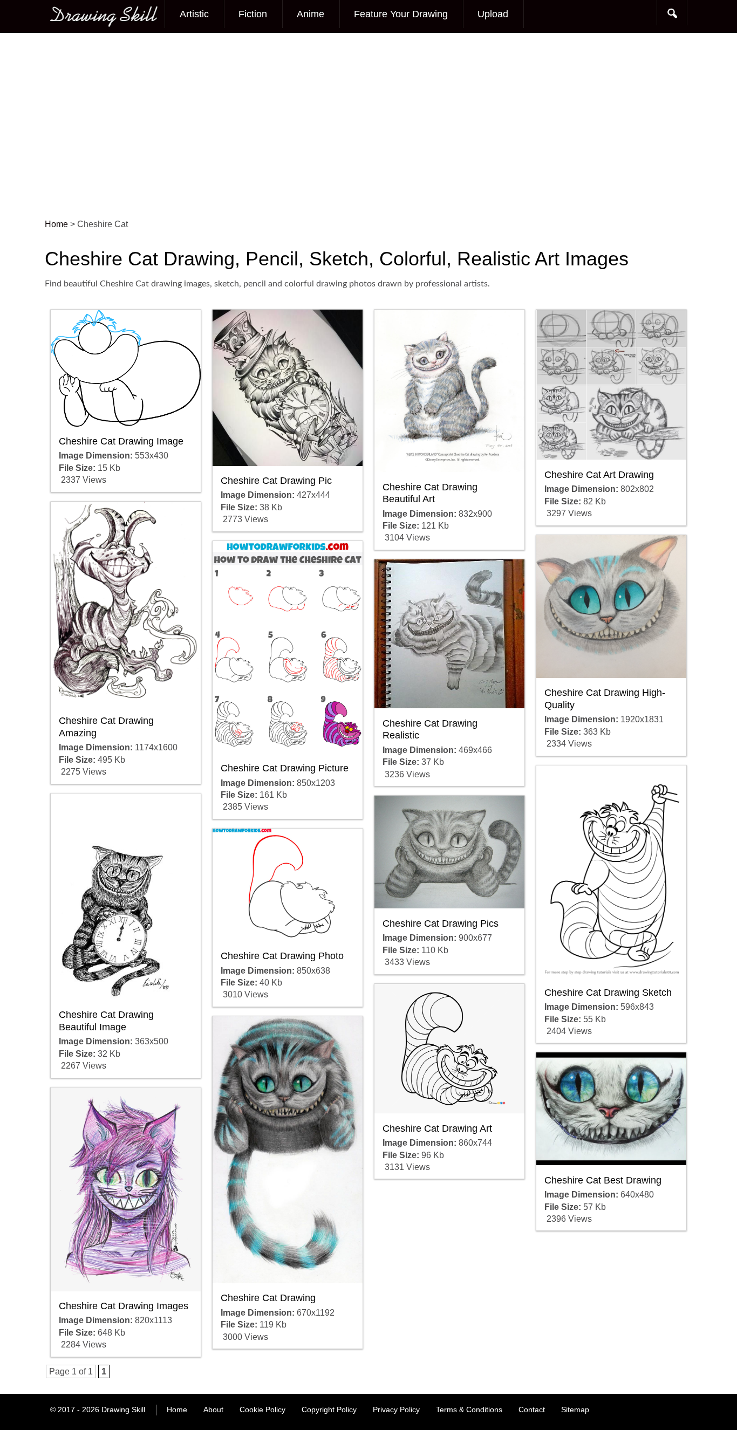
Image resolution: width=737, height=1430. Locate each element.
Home (177, 1409)
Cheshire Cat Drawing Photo (282, 955)
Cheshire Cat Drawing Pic (276, 480)
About (213, 1409)
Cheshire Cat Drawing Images (123, 1306)
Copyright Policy (329, 1409)
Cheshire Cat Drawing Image (121, 441)
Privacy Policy (396, 1409)
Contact (531, 1409)
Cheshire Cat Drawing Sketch (608, 992)
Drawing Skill (123, 1409)
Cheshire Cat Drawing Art (437, 1128)
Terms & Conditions (469, 1409)
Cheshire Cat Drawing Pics (441, 923)
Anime (310, 14)
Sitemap (575, 1409)
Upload (492, 14)
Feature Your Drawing (401, 14)
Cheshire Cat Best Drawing (602, 1180)
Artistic (194, 14)
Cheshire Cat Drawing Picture (285, 768)
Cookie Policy (262, 1409)
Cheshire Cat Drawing (268, 1297)
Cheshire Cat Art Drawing (599, 474)
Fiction (252, 14)
